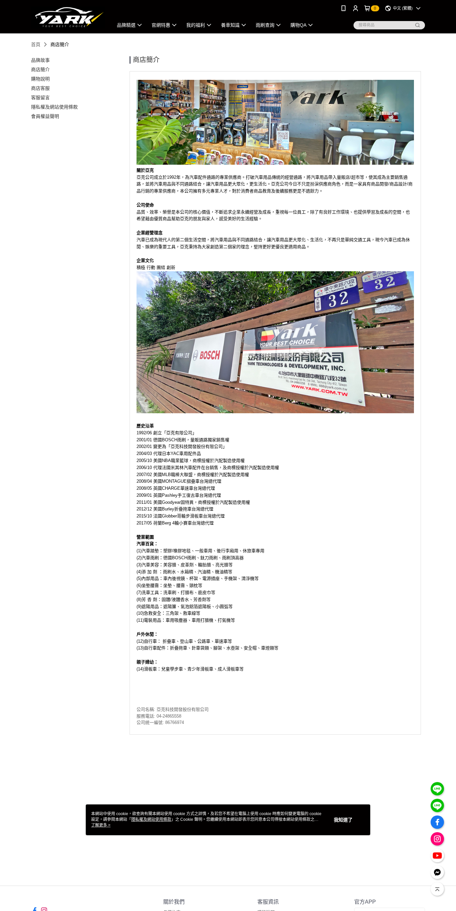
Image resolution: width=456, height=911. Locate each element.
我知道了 (343, 819)
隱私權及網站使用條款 (151, 819)
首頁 (35, 44)
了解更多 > (100, 825)
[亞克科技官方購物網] (68, 17)
